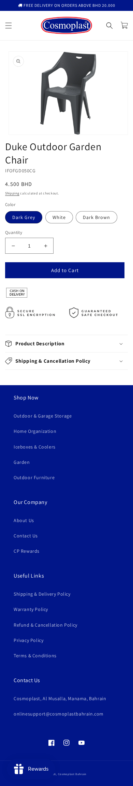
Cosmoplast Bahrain (72, 774)
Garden (22, 462)
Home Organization (35, 431)
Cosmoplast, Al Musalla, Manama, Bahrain (60, 698)
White (59, 217)
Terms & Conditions (35, 656)
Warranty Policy (31, 609)
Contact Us (26, 536)
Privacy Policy (28, 640)
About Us (24, 520)
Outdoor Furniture (34, 477)
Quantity (13, 232)
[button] (8, 25)
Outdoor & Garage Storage (43, 416)
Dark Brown (96, 217)
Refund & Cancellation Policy (45, 625)
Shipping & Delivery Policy (42, 594)
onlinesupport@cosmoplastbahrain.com (59, 714)
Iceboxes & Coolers (35, 447)
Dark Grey (23, 217)
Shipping (12, 193)
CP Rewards (27, 551)
